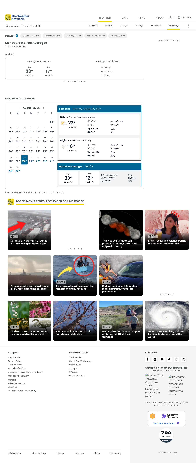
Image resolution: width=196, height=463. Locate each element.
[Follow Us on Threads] (176, 359)
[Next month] (43, 107)
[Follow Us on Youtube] (162, 359)
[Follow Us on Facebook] (147, 359)
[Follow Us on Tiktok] (169, 359)
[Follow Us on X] (183, 359)
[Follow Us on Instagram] (154, 359)
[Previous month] (19, 107)
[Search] (170, 17)
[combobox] (11, 54)
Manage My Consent (18, 376)
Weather (15, 25)
